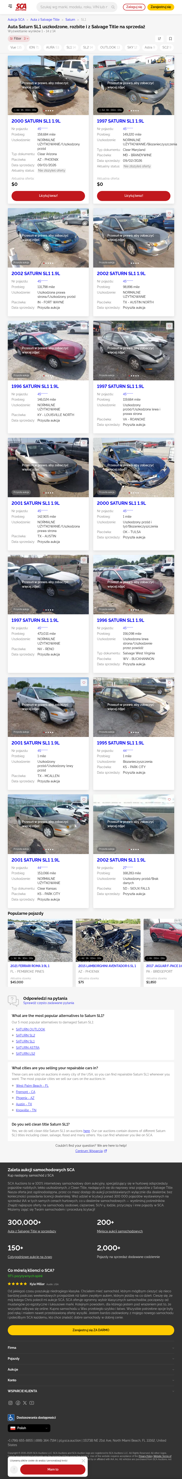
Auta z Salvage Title (44, 19)
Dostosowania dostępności (36, 1417)
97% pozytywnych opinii (25, 1276)
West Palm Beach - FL (32, 1085)
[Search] (113, 7)
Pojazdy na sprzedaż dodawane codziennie (128, 1257)
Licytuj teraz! (48, 195)
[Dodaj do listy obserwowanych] (84, 61)
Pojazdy (14, 1358)
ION (34, 47)
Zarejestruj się (161, 7)
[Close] (83, 1461)
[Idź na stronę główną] (21, 7)
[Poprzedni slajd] (16, 85)
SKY (132, 47)
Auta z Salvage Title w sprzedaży (32, 1231)
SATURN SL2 (25, 1035)
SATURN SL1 (25, 1041)
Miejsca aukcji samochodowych (120, 1231)
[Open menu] (10, 6)
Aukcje (13, 1369)
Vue (16, 47)
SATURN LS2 (25, 1053)
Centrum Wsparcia (89, 1151)
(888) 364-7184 (45, 1440)
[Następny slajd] (81, 85)
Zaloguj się (134, 7)
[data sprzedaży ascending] (159, 38)
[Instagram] (10, 1403)
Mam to (52, 1469)
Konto (12, 1380)
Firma (12, 1347)
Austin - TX (24, 1104)
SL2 (88, 47)
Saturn (70, 19)
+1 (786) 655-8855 (20, 1440)
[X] (25, 1403)
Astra (150, 47)
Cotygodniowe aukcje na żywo (30, 1257)
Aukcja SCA (16, 19)
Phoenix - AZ (25, 1098)
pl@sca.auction (70, 1440)
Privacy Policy (145, 1456)
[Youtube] (31, 1403)
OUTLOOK (110, 47)
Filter (20, 38)
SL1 (71, 47)
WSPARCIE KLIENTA (22, 1391)
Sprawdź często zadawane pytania (48, 1003)
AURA (52, 47)
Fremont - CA (25, 1092)
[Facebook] (18, 1403)
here (86, 1131)
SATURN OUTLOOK (30, 1029)
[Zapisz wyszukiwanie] (170, 38)
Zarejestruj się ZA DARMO (91, 1330)
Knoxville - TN (26, 1110)
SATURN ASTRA (28, 1047)
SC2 (166, 47)
